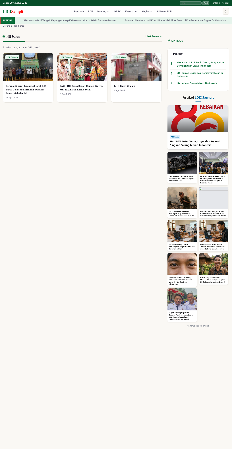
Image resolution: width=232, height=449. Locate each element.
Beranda (79, 11)
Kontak (225, 2)
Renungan (103, 11)
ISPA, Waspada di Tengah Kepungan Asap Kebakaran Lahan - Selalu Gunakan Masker (55, 20)
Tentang (215, 2)
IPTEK (117, 11)
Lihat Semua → (154, 36)
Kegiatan (147, 11)
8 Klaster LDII (164, 11)
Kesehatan (131, 11)
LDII (13, 11)
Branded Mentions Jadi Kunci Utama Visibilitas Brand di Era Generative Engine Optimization (161, 20)
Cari (206, 3)
